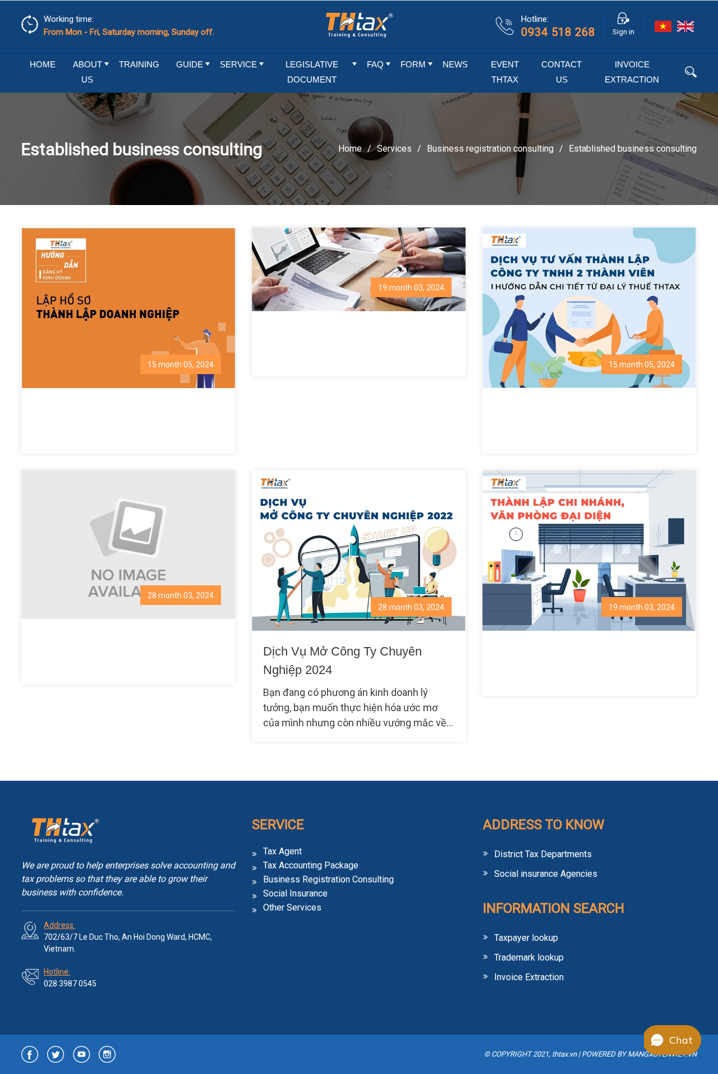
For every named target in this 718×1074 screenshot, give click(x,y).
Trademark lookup (529, 957)
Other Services (292, 907)
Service (238, 64)
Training (139, 64)
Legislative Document (312, 72)
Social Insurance (295, 893)
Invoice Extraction (632, 72)
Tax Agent (282, 851)
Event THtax (505, 72)
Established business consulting (633, 148)
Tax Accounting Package (310, 865)
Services (394, 148)
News (455, 64)
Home (43, 64)
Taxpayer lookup (526, 937)
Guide (189, 64)
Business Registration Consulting (490, 148)
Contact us (561, 72)
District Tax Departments (543, 854)
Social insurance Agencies (545, 873)
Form (413, 64)
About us (87, 72)
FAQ (375, 64)
